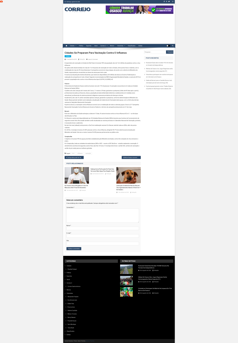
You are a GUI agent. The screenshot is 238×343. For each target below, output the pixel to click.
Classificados (131, 45)
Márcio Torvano (72, 314)
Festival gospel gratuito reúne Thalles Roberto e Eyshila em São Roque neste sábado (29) (159, 87)
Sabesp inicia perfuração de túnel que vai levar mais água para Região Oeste (102, 170)
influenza (80, 153)
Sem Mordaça (72, 324)
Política (81, 45)
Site (67, 240)
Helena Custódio (72, 310)
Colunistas (120, 45)
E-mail (68, 233)
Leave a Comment (93, 59)
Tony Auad (71, 328)
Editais (140, 45)
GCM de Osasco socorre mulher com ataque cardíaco (132, 157)
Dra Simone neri (72, 300)
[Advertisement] (119, 30)
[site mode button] (168, 46)
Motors (112, 45)
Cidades (72, 45)
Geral (95, 45)
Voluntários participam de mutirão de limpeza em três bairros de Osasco (159, 76)
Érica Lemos (71, 307)
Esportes (88, 45)
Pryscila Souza (72, 321)
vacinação (88, 153)
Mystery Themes (90, 341)
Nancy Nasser (72, 317)
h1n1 (73, 153)
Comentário (70, 207)
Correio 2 (103, 45)
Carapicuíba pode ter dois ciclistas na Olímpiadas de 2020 (75, 157)
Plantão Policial (72, 269)
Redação (82, 59)
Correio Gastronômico (74, 286)
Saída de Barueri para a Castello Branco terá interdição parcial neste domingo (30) (159, 82)
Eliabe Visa (71, 303)
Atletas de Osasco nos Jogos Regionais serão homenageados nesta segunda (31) (159, 70)
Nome (68, 225)
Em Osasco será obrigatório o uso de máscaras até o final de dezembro (76, 186)
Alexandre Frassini (73, 296)
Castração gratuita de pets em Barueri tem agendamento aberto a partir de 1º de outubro (128, 187)
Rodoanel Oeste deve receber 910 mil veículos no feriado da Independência (159, 64)
